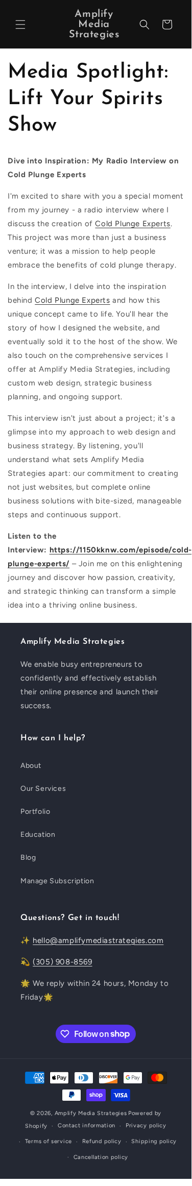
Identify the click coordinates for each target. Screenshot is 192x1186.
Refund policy (102, 1141)
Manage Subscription (57, 881)
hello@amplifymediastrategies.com (98, 940)
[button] (20, 24)
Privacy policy (146, 1125)
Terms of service (48, 1141)
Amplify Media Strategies (91, 1113)
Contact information (86, 1125)
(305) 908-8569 (62, 961)
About (30, 765)
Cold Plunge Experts (132, 223)
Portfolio (35, 811)
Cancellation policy (101, 1157)
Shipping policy (154, 1141)
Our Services (43, 788)
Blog (28, 857)
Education (37, 834)
